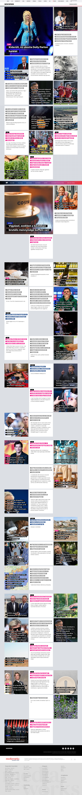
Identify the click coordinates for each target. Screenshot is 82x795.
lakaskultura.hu (45, 771)
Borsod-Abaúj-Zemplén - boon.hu (12, 772)
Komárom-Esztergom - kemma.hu (12, 785)
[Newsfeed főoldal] (9, 748)
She (49, 1)
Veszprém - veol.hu (28, 767)
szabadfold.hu (26, 777)
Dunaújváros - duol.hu (9, 775)
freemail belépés (73, 4)
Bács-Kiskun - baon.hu (9, 768)
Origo (8, 1)
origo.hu (25, 780)
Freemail (34, 1)
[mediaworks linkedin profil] (74, 759)
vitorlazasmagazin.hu (46, 781)
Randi (55, 1)
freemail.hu (63, 777)
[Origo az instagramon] (68, 748)
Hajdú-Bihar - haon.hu (9, 780)
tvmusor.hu (44, 785)
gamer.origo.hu (45, 772)
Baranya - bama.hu (9, 769)
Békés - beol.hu (8, 771)
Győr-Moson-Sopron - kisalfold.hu (12, 778)
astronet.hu (44, 768)
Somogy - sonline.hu (9, 788)
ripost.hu (62, 766)
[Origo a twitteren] (65, 748)
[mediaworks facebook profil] (71, 759)
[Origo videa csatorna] (71, 748)
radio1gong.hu (64, 788)
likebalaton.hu (45, 774)
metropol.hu (63, 767)
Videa (23, 1)
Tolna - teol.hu (8, 791)
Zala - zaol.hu (26, 769)
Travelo (39, 1)
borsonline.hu (45, 791)
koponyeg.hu (63, 778)
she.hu (62, 770)
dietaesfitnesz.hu (45, 780)
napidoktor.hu (45, 775)
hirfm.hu (62, 790)
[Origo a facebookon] (63, 748)
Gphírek (45, 1)
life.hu (62, 769)
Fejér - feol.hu (8, 777)
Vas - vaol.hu (26, 766)
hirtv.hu (25, 778)
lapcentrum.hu (64, 782)
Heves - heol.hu (8, 781)
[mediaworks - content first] (12, 759)
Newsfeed (28, 1)
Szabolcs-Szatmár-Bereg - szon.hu (12, 789)
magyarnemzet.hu (27, 775)
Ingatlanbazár (61, 1)
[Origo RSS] (73, 748)
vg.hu (25, 787)
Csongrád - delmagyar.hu (10, 774)
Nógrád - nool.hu (8, 786)
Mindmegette (17, 1)
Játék (67, 1)
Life (12, 1)
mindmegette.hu (45, 777)
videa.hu (62, 780)
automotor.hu (45, 769)
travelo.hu (44, 778)
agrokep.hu (26, 788)
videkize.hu (44, 783)
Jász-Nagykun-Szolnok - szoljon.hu (12, 783)
